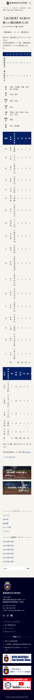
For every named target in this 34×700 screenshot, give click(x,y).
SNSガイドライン (10, 632)
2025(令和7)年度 (8, 541)
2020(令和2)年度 (8, 561)
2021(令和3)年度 (8, 557)
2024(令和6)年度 (8, 545)
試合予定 (5, 519)
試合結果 (20, 26)
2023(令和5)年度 (8, 550)
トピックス (6, 515)
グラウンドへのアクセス (12, 622)
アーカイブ (6, 531)
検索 (28, 568)
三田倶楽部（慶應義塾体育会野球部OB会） (18, 644)
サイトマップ (9, 628)
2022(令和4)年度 (10, 457)
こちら (28, 452)
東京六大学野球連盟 (11, 641)
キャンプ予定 (7, 527)
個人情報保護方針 (10, 625)
